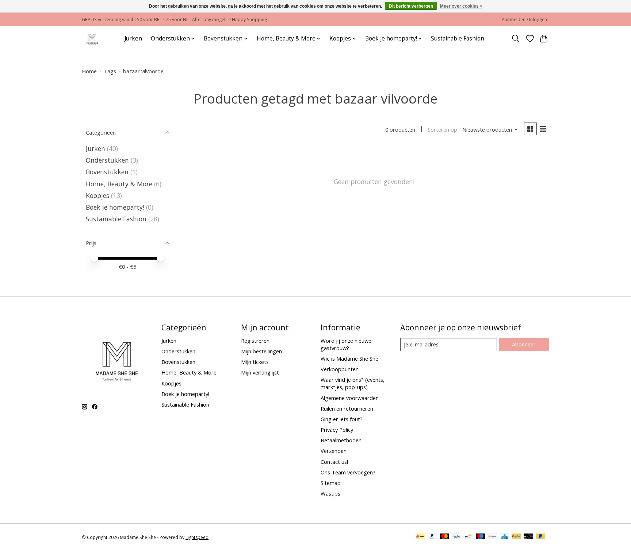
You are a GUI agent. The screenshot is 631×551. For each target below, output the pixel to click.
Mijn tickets (255, 361)
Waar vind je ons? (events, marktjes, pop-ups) (353, 383)
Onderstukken (107, 160)
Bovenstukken (107, 171)
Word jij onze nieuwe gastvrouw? (346, 344)
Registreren (255, 340)
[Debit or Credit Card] (528, 537)
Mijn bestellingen (261, 351)
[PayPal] (432, 537)
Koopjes (97, 195)
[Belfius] (492, 537)
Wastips (330, 493)
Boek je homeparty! (115, 207)
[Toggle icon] (515, 38)
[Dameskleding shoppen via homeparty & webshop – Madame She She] (92, 38)
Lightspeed (197, 537)
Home (89, 71)
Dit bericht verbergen (411, 6)
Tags (110, 71)
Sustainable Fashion (457, 38)
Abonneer (524, 344)
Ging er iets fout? (342, 419)
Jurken (133, 38)
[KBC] (504, 537)
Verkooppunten (340, 369)
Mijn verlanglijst (260, 372)
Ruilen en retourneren (347, 408)
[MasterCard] (444, 537)
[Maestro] (480, 537)
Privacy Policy (337, 429)
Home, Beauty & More (119, 183)
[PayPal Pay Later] (541, 537)
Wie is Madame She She (349, 358)
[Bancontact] (468, 537)
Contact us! (334, 461)
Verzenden (334, 450)
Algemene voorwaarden (350, 397)
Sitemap (331, 482)
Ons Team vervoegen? (348, 472)
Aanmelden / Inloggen (524, 19)
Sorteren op (442, 129)
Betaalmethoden (341, 440)
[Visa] (456, 537)
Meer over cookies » (461, 6)
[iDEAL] (420, 537)
